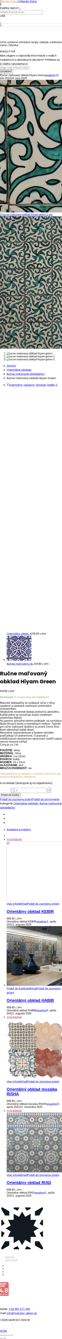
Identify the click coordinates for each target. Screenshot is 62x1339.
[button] (17, 988)
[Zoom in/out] (1, 1335)
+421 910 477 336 (19, 1309)
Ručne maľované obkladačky (26, 374)
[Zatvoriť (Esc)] (11, 1335)
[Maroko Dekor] (27, 1)
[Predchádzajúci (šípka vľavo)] (1, 1338)
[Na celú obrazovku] (4, 1335)
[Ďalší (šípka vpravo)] (4, 1338)
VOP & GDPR (11, 1260)
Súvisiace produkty (19, 829)
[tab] (34, 829)
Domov (11, 366)
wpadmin (50, 75)
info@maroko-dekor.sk (22, 1313)
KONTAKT (10, 1257)
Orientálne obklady (19, 370)
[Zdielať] (8, 1335)
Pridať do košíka (10, 795)
